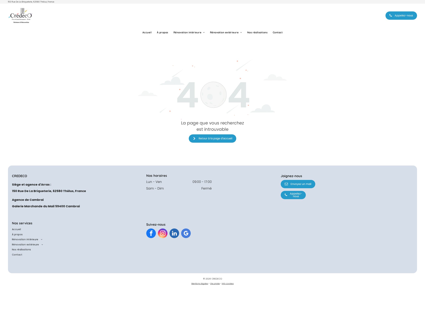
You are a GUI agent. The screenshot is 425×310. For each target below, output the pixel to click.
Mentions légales (199, 283)
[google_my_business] (186, 233)
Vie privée (215, 283)
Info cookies (228, 283)
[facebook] (151, 233)
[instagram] (163, 233)
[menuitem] (147, 32)
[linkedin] (174, 233)
